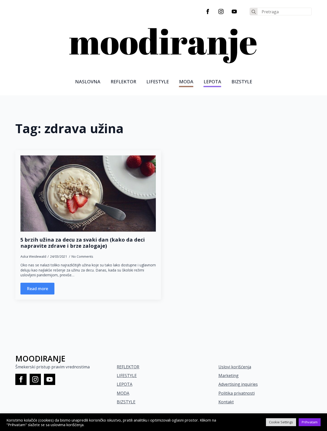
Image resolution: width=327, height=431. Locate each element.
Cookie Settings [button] (281, 422)
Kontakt (226, 402)
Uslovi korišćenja (234, 367)
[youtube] (234, 11)
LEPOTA (212, 81)
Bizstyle (241, 81)
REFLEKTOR (128, 367)
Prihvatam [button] (310, 422)
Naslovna (87, 81)
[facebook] (208, 11)
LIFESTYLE (157, 81)
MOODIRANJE (40, 358)
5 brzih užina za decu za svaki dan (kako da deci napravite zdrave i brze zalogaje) (82, 243)
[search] (254, 12)
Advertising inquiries (238, 384)
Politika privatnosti (236, 393)
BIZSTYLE (126, 402)
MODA (186, 81)
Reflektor (123, 81)
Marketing (228, 375)
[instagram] (221, 11)
